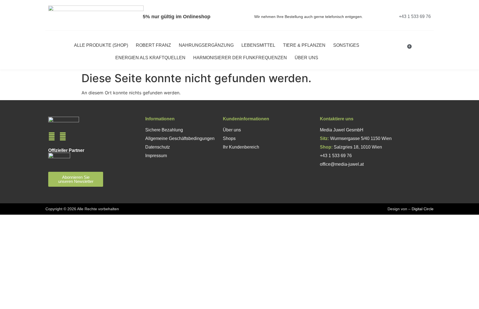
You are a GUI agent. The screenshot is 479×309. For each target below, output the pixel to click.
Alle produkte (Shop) (101, 45)
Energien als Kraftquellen (150, 57)
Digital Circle (423, 209)
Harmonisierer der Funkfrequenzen (240, 57)
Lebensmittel (258, 45)
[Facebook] (51, 136)
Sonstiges (346, 45)
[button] (418, 51)
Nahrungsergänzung (206, 45)
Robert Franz (153, 45)
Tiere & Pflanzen (304, 45)
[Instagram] (62, 136)
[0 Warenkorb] (405, 51)
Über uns (306, 57)
